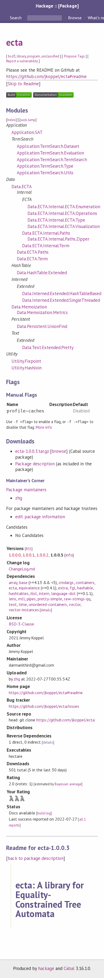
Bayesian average (68, 784)
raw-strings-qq (77, 598)
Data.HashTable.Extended (42, 273)
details (46, 610)
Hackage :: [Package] (57, 6)
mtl (21, 598)
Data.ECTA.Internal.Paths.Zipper (58, 239)
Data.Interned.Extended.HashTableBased (61, 293)
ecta (14, 42)
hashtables (19, 593)
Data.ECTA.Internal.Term (45, 246)
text (13, 604)
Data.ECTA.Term (32, 259)
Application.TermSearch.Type (45, 166)
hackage (46, 968)
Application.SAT (26, 132)
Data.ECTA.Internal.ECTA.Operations (62, 213)
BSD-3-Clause (21, 624)
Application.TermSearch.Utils (45, 173)
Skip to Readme (23, 84)
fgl (72, 587)
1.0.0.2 (43, 555)
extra (63, 587)
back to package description (35, 858)
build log (44, 813)
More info (44, 427)
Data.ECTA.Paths (32, 252)
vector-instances (24, 609)
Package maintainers (26, 490)
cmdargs (66, 582)
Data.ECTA (21, 187)
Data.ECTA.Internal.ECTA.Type (56, 220)
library (21, 56)
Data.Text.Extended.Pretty (48, 347)
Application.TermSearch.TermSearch (52, 160)
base (23, 582)
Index (11, 120)
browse (59, 451)
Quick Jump (27, 120)
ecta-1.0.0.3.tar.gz (32, 451)
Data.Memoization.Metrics (42, 312)
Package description (34, 464)
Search (16, 17)
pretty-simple (50, 598)
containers (85, 582)
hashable (85, 587)
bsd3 (11, 56)
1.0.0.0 (15, 555)
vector (74, 604)
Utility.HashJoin (26, 368)
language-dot (63, 593)
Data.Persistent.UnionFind (42, 326)
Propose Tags (74, 56)
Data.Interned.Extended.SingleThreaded (61, 300)
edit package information (40, 517)
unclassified (50, 56)
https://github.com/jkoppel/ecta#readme (46, 76)
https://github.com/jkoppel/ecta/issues (44, 706)
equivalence (29, 587)
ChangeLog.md (22, 568)
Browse (75, 17)
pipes (31, 598)
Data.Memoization (29, 307)
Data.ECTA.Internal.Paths (46, 233)
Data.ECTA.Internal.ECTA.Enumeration (63, 207)
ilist (33, 593)
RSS (28, 549)
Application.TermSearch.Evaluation (50, 153)
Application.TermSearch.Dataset (48, 146)
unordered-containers (48, 604)
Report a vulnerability (22, 61)
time (23, 604)
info (69, 555)
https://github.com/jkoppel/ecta (65, 719)
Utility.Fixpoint (26, 361)
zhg (18, 498)
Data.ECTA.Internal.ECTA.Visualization (63, 226)
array (13, 582)
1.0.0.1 (29, 555)
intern (44, 593)
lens (12, 598)
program (33, 56)
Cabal (69, 968)
